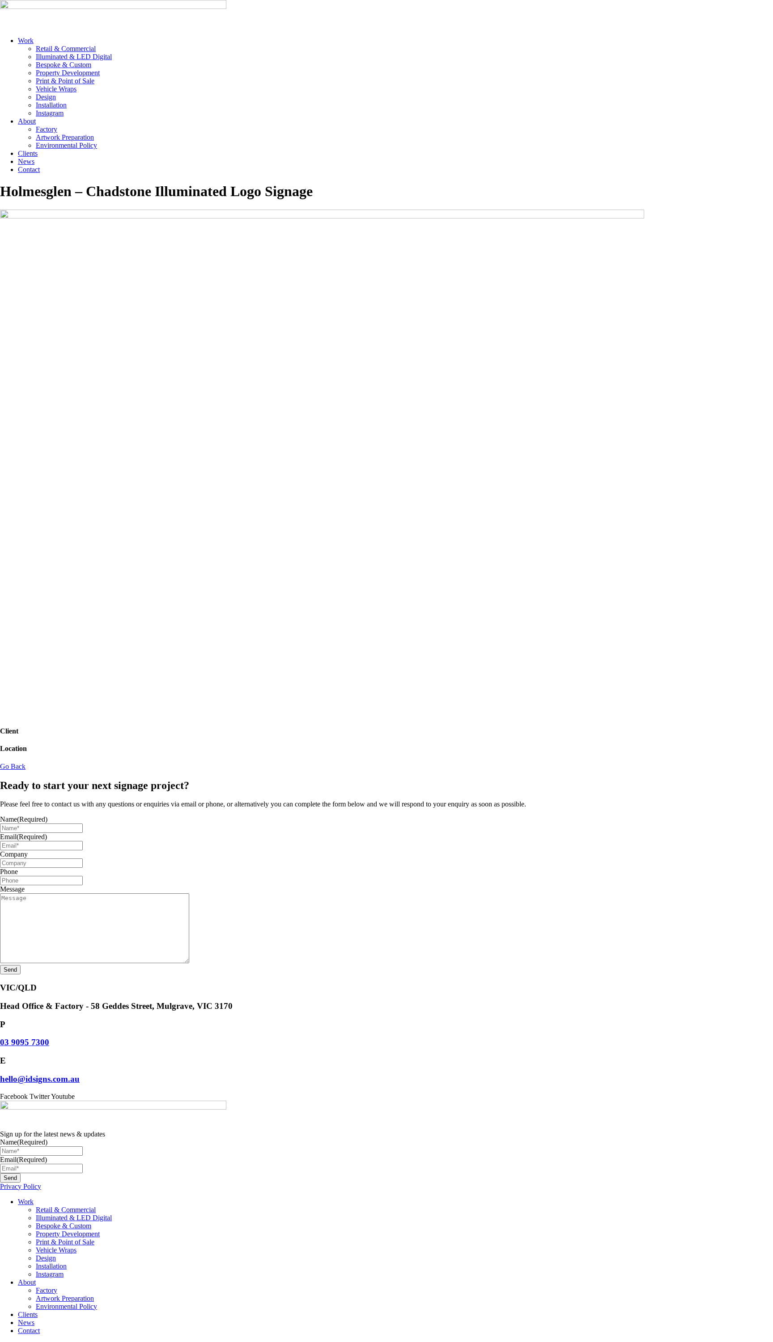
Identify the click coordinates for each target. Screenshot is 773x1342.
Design (46, 97)
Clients (28, 153)
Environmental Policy (66, 145)
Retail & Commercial (66, 48)
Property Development (68, 73)
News (26, 161)
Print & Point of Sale (65, 81)
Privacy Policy (20, 1186)
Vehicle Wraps (56, 89)
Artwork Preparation (65, 137)
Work (26, 40)
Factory (46, 129)
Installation (51, 105)
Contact (29, 169)
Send (10, 969)
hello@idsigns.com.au (40, 1079)
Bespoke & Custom (63, 65)
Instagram (50, 113)
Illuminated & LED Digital (74, 56)
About (27, 121)
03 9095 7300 (24, 1042)
